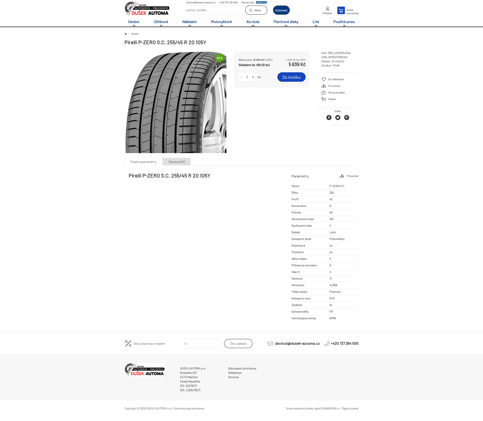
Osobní (133, 21)
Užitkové (161, 21)
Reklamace (235, 372)
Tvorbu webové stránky (299, 408)
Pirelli (336, 65)
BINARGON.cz (331, 408)
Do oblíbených (336, 79)
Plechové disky (286, 21)
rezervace (281, 10)
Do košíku (291, 77)
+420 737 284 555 (228, 2)
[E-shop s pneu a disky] (126, 34)
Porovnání (334, 85)
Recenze (233, 377)
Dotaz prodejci (336, 92)
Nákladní (189, 21)
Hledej (257, 10)
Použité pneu (344, 21)
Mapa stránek (350, 408)
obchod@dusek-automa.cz (200, 2)
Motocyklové (221, 21)
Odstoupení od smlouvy (242, 368)
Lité (316, 21)
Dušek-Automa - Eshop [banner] (147, 9)
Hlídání (332, 99)
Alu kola (252, 21)
